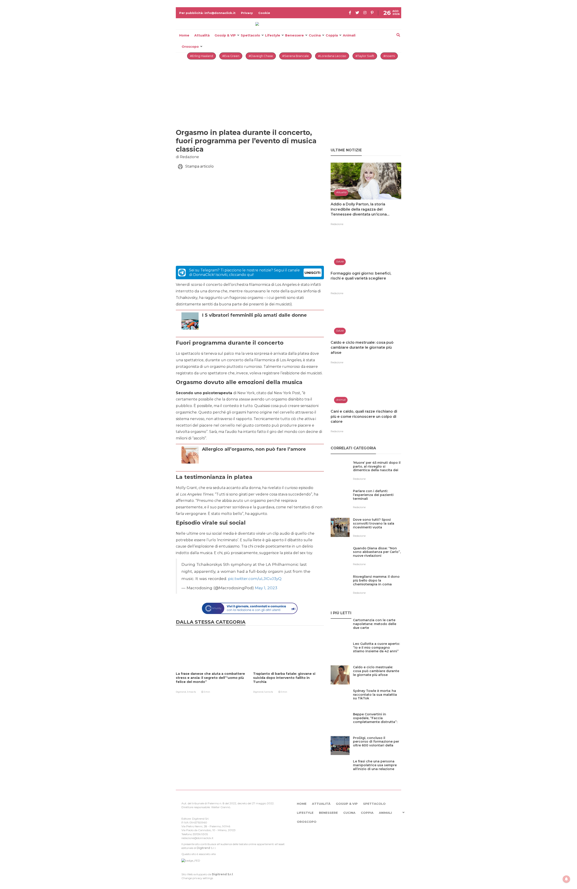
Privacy (247, 13)
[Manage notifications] (566, 879)
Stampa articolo (199, 166)
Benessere (294, 35)
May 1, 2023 (266, 587)
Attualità (202, 35)
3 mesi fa (191, 692)
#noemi (389, 56)
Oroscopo (190, 47)
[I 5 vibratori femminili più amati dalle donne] (254, 331)
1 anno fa (268, 692)
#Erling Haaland (201, 56)
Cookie (264, 13)
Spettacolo (250, 35)
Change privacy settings (197, 878)
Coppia (332, 35)
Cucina (315, 35)
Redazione (337, 224)
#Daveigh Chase (261, 56)
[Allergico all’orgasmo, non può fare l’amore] (254, 465)
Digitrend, (181, 692)
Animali (349, 35)
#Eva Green (230, 56)
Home (184, 35)
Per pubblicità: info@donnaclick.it (207, 13)
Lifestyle (272, 35)
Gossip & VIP (225, 35)
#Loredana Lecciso (332, 56)
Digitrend (203, 848)
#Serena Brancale (295, 56)
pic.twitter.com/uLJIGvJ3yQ (255, 578)
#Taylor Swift (364, 56)
